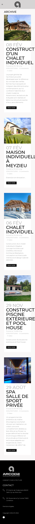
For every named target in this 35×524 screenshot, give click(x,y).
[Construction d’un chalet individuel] (17, 28)
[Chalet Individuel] (17, 206)
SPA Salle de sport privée (17, 398)
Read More (11, 107)
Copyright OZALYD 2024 (11, 513)
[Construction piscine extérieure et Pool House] (17, 288)
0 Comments (24, 68)
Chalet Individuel (19, 230)
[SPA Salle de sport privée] (17, 370)
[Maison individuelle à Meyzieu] (17, 131)
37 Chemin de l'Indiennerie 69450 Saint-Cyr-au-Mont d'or (17, 491)
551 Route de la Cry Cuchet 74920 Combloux (17, 499)
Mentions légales (8, 506)
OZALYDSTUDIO (12, 68)
